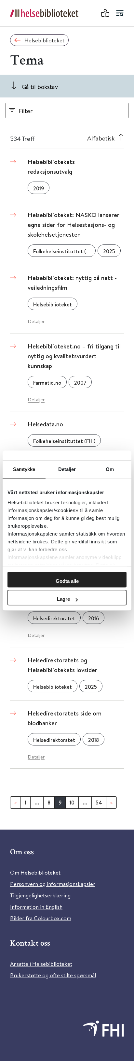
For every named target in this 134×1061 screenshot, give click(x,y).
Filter (26, 111)
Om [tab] (110, 469)
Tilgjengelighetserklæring (40, 895)
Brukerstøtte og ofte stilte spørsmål (53, 975)
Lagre (63, 599)
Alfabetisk (100, 138)
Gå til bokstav (40, 86)
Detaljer (36, 321)
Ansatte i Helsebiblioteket (41, 963)
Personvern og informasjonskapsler (52, 884)
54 (99, 802)
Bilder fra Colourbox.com (40, 918)
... (36, 802)
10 (72, 802)
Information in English (36, 906)
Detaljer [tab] (67, 469)
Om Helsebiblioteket (35, 872)
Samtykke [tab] (24, 469)
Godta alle (67, 581)
